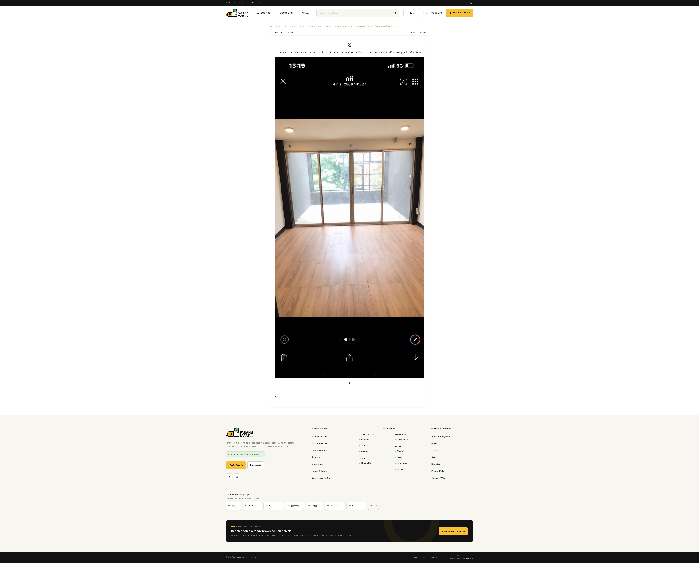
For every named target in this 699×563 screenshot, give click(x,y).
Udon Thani (402, 439)
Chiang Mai (366, 463)
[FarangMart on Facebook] (464, 3)
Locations (286, 12)
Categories (263, 12)
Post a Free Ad (319, 443)
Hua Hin (365, 451)
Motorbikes (317, 464)
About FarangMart (440, 436)
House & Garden (320, 471)
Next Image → (420, 32)
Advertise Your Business (453, 531)
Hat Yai (400, 469)
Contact (435, 450)
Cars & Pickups (319, 450)
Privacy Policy (438, 471)
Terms (424, 557)
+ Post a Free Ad (235, 465)
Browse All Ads (319, 436)
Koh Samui (402, 463)
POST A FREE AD (461, 13)
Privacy (415, 557)
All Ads (305, 13)
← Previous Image (281, 32)
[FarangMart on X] (470, 3)
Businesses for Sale (322, 478)
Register (435, 464)
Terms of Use (438, 478)
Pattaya (364, 445)
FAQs (434, 443)
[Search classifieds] (394, 13)
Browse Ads (255, 465)
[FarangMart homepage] (237, 13)
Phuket (400, 451)
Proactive (469, 559)
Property (316, 457)
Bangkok (365, 439)
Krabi (399, 457)
